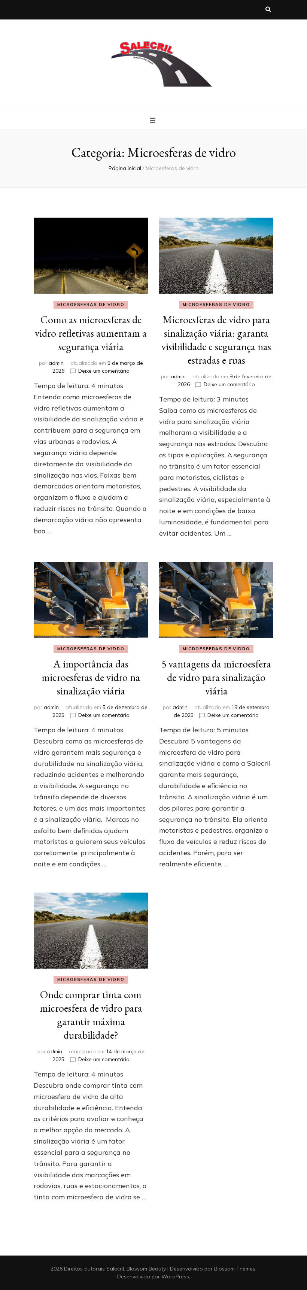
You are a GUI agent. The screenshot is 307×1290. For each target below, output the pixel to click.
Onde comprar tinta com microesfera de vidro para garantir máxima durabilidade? (91, 1015)
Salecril (115, 1268)
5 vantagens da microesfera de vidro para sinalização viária (216, 677)
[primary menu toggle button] (153, 120)
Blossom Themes (234, 1268)
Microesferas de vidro (91, 304)
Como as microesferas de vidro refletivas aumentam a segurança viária (91, 333)
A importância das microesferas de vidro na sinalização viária (91, 677)
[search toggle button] (268, 9)
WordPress (175, 1276)
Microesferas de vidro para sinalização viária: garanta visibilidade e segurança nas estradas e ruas (216, 340)
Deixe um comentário (104, 370)
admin (56, 363)
